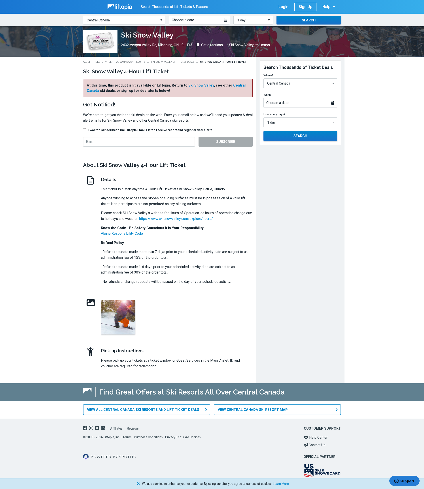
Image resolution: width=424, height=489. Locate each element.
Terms (127, 437)
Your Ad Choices (189, 437)
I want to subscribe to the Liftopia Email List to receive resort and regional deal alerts (150, 130)
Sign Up (305, 7)
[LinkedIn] (103, 429)
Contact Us (317, 445)
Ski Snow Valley (201, 85)
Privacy (170, 437)
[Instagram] (91, 429)
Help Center (317, 437)
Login (283, 7)
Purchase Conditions (148, 437)
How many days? (274, 114)
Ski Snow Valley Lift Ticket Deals (173, 61)
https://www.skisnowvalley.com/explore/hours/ (176, 219)
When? (267, 94)
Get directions (212, 45)
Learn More (281, 483)
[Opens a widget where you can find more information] (404, 481)
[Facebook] (85, 429)
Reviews (133, 428)
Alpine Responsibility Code (122, 233)
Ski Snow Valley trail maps (249, 45)
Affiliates (116, 428)
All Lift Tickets (93, 61)
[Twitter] (97, 429)
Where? (268, 75)
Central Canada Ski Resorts (127, 61)
